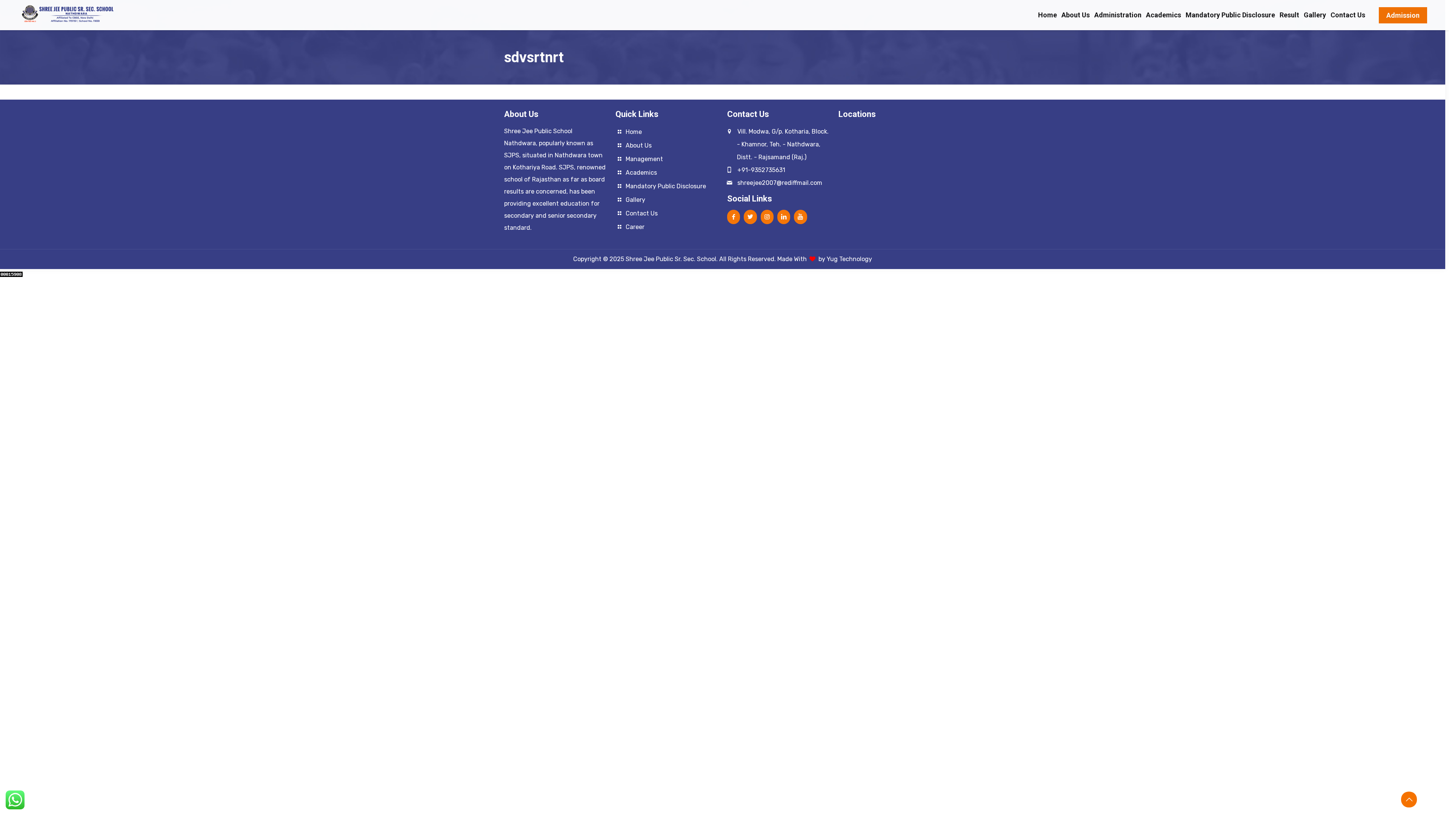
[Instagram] (767, 216)
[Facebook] (733, 216)
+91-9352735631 (761, 170)
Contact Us (642, 213)
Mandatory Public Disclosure (666, 186)
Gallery (635, 199)
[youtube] (800, 216)
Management (644, 159)
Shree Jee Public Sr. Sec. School (671, 259)
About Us (639, 145)
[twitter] (750, 216)
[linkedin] (784, 216)
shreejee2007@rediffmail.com (779, 182)
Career (635, 227)
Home (634, 131)
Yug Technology (849, 259)
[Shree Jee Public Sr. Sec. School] (68, 12)
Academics (641, 172)
